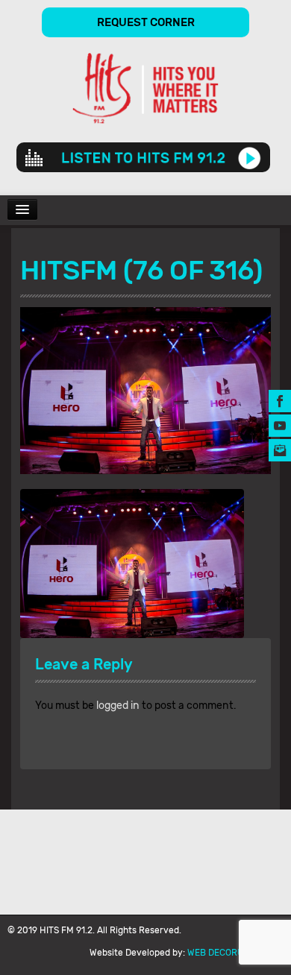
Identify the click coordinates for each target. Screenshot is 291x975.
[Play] (250, 157)
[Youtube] (280, 425)
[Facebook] (280, 400)
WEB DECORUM (219, 952)
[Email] (280, 450)
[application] (143, 157)
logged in (118, 705)
